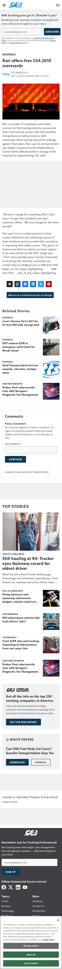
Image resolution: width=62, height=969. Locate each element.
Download (17, 762)
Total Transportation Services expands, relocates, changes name (20, 369)
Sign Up (10, 871)
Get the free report (23, 722)
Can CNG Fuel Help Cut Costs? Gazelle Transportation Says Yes (30, 751)
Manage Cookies (31, 945)
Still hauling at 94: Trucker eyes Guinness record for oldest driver (28, 563)
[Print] (10, 284)
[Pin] (49, 284)
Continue (15, 459)
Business (8, 54)
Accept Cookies (31, 963)
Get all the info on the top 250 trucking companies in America (29, 698)
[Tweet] (41, 284)
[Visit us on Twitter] (10, 886)
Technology (9, 637)
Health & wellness (13, 554)
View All (40, 762)
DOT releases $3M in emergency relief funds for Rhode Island (18, 347)
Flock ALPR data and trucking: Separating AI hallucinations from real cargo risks (20, 644)
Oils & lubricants (12, 590)
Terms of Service (16, 42)
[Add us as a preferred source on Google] (17, 284)
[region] (31, 942)
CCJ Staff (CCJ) (19, 72)
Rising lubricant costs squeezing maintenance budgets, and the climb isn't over (19, 598)
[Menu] (4, 5)
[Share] (25, 284)
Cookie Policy (48, 939)
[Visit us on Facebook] (4, 886)
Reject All (31, 954)
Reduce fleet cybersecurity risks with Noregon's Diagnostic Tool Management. (20, 391)
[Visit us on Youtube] (25, 886)
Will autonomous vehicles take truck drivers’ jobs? (21, 619)
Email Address (13, 444)
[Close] (58, 920)
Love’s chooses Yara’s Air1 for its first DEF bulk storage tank (20, 323)
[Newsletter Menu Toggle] (58, 5)
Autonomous (10, 614)
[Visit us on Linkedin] (18, 886)
